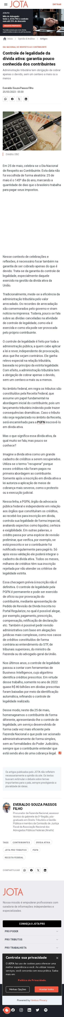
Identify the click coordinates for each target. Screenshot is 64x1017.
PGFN (41, 422)
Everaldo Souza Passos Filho (18, 88)
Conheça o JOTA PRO (32, 923)
